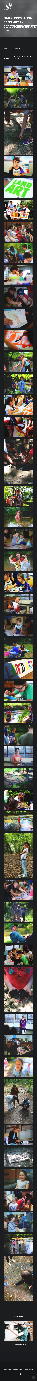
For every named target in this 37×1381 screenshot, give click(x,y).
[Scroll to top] (33, 1377)
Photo (6, 30)
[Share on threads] (20, 57)
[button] (32, 6)
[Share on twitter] (17, 57)
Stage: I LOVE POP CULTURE (18, 1345)
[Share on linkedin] (25, 57)
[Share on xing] (15, 59)
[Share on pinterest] (22, 57)
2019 (9, 30)
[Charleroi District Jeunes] (8, 7)
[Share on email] (18, 59)
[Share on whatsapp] (27, 57)
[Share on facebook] (15, 57)
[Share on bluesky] (30, 57)
